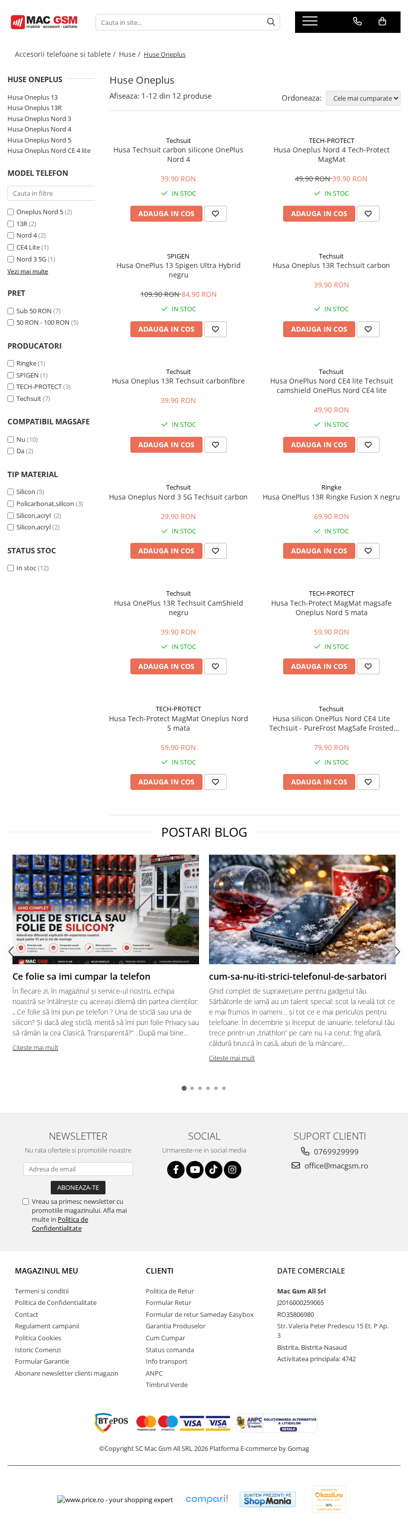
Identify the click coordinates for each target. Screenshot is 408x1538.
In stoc (26, 567)
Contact (26, 1314)
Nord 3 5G (31, 259)
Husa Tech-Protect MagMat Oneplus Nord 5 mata (178, 723)
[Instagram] (232, 1169)
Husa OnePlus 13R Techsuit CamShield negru (178, 607)
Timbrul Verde (167, 1384)
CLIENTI (160, 1271)
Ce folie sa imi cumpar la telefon (81, 976)
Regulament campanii (47, 1325)
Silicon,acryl (34, 515)
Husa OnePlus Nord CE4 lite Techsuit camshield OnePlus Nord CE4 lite (331, 385)
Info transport (167, 1361)
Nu (20, 439)
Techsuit (28, 398)
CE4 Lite (28, 247)
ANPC (154, 1373)
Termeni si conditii (42, 1290)
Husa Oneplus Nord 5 (39, 139)
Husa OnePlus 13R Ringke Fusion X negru (331, 497)
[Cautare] (271, 22)
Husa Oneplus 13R (34, 107)
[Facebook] (176, 1169)
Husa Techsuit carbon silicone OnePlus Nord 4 (178, 154)
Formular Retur (168, 1302)
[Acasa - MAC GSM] (44, 22)
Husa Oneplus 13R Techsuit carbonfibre (178, 380)
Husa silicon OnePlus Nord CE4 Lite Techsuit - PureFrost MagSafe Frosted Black (331, 723)
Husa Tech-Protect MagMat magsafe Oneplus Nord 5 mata (331, 607)
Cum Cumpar (165, 1337)
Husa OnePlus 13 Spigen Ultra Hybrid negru (178, 269)
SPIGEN (27, 375)
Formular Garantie (42, 1361)
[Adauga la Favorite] (215, 214)
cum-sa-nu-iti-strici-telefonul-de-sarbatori (298, 976)
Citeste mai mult (35, 1047)
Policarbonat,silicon (45, 503)
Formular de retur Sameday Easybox (200, 1314)
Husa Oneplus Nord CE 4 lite (49, 150)
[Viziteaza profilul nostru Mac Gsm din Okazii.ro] (329, 1499)
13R (21, 223)
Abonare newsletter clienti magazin (66, 1373)
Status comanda (170, 1349)
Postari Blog (204, 831)
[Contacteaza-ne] (357, 21)
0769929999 (335, 1151)
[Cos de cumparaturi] (382, 21)
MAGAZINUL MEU (46, 1271)
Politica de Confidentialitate (60, 1224)
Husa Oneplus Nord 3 (39, 118)
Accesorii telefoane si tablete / (66, 54)
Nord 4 (26, 235)
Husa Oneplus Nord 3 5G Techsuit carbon (178, 497)
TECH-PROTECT (39, 386)
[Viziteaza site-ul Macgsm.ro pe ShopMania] (268, 1499)
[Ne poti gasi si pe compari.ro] (206, 1499)
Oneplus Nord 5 (39, 211)
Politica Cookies (38, 1337)
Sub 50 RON (34, 310)
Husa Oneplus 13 (32, 97)
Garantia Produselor (175, 1325)
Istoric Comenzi (38, 1349)
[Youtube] (195, 1169)
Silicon (25, 491)
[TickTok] (213, 1169)
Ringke (26, 363)
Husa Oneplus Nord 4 (39, 129)
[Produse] (311, 23)
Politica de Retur (170, 1290)
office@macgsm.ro (335, 1165)
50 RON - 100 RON (43, 322)
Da (20, 450)
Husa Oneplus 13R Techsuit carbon (331, 265)
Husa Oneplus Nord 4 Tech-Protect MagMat (332, 154)
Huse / (130, 54)
